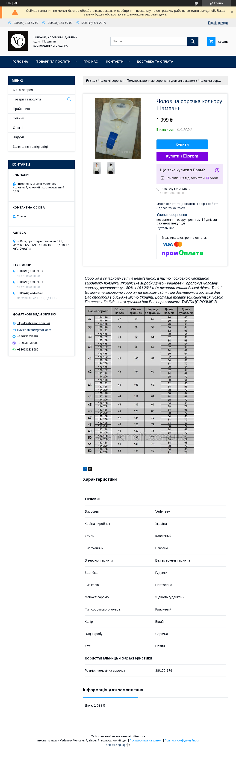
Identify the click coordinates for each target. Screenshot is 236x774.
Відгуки (18, 137)
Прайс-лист (21, 109)
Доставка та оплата (154, 61)
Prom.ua (139, 736)
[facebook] (85, 470)
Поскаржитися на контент (146, 740)
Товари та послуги (53, 61)
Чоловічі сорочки (111, 80)
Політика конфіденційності (182, 740)
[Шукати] (192, 41)
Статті (18, 128)
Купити (182, 144)
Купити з (174, 156)
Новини (18, 118)
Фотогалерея (23, 90)
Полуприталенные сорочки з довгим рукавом (161, 80)
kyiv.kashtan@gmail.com (34, 330)
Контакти (115, 61)
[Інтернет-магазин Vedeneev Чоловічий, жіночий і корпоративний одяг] (18, 49)
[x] (90, 470)
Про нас (90, 61)
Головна (20, 61)
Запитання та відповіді (30, 146)
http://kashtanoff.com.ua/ (33, 323)
